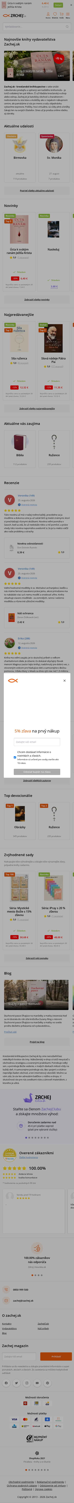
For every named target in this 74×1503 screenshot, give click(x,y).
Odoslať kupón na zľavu (37, 798)
